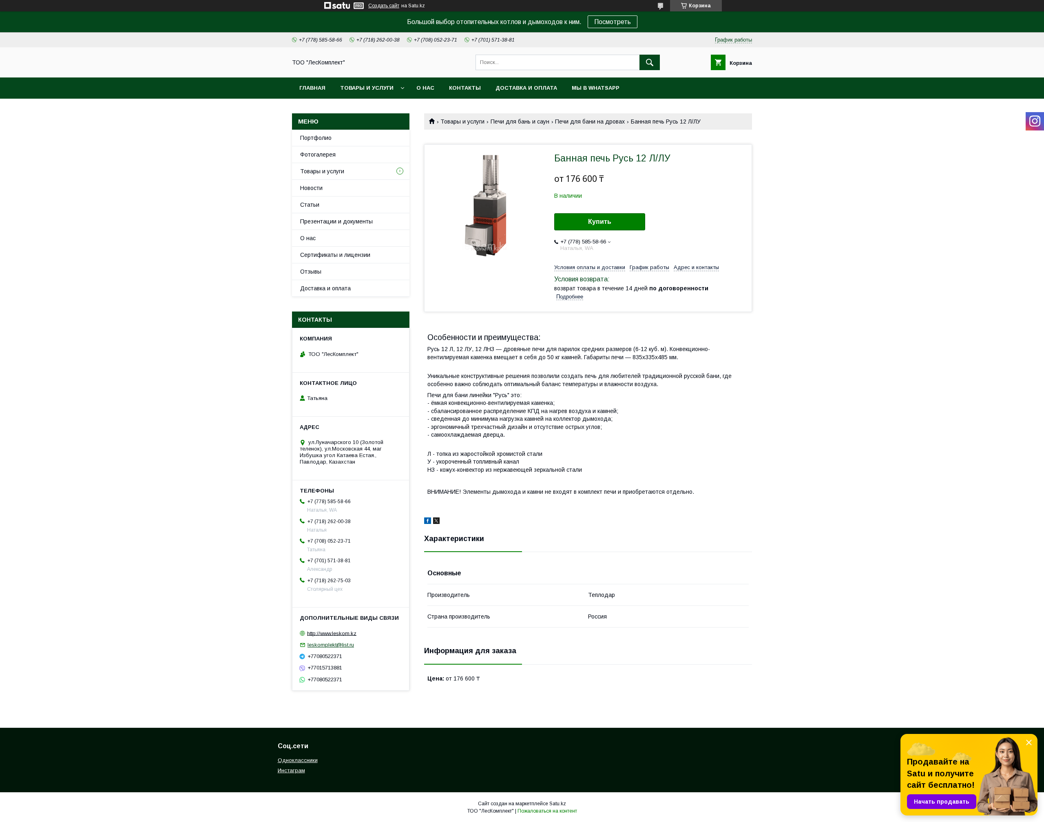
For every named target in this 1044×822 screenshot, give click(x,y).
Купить (599, 221)
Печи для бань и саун (520, 121)
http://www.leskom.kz (331, 633)
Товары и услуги (367, 88)
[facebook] (427, 522)
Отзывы (310, 271)
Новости (311, 188)
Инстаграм (291, 770)
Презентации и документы (336, 221)
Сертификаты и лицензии (335, 255)
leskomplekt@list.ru (330, 645)
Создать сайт (383, 6)
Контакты (465, 88)
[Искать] (649, 62)
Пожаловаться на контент (547, 811)
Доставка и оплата (526, 88)
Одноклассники (298, 760)
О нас (425, 88)
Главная (312, 88)
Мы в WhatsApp (595, 88)
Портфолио (316, 138)
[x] (436, 522)
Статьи (309, 204)
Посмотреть (612, 21)
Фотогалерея (318, 154)
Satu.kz (557, 804)
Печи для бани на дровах (590, 121)
